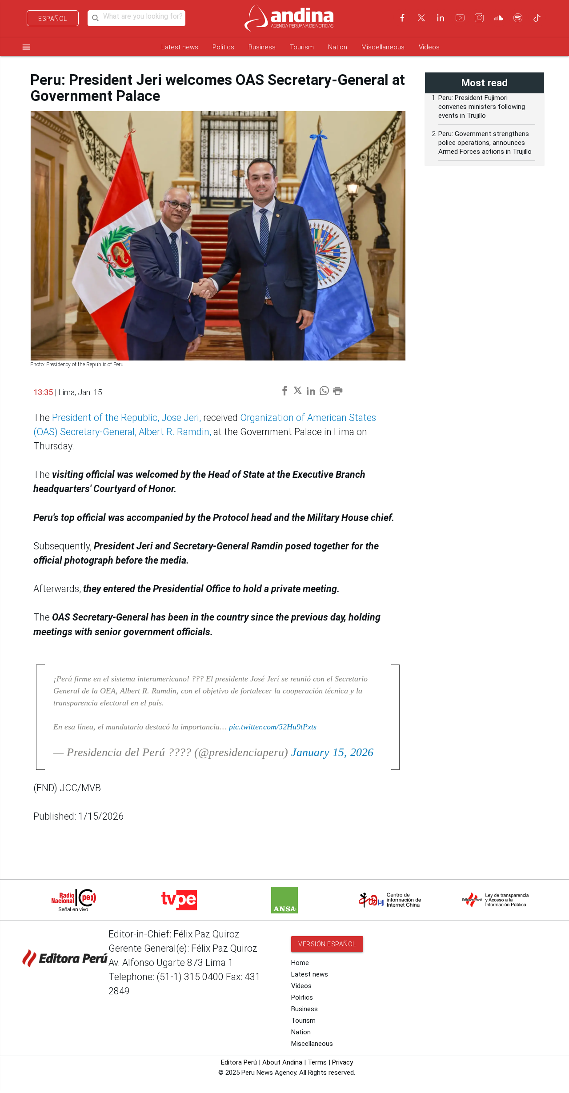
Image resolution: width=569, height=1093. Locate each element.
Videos (429, 47)
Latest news (179, 47)
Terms (317, 1062)
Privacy (342, 1062)
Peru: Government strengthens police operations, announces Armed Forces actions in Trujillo (485, 143)
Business (262, 47)
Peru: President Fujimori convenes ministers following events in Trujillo (481, 107)
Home (300, 963)
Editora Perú (239, 1062)
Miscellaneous (383, 47)
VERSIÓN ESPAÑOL (327, 944)
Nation (337, 47)
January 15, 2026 (332, 752)
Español (52, 18)
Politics (223, 47)
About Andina (282, 1062)
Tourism (302, 47)
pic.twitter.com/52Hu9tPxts (273, 726)
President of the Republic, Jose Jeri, (126, 417)
